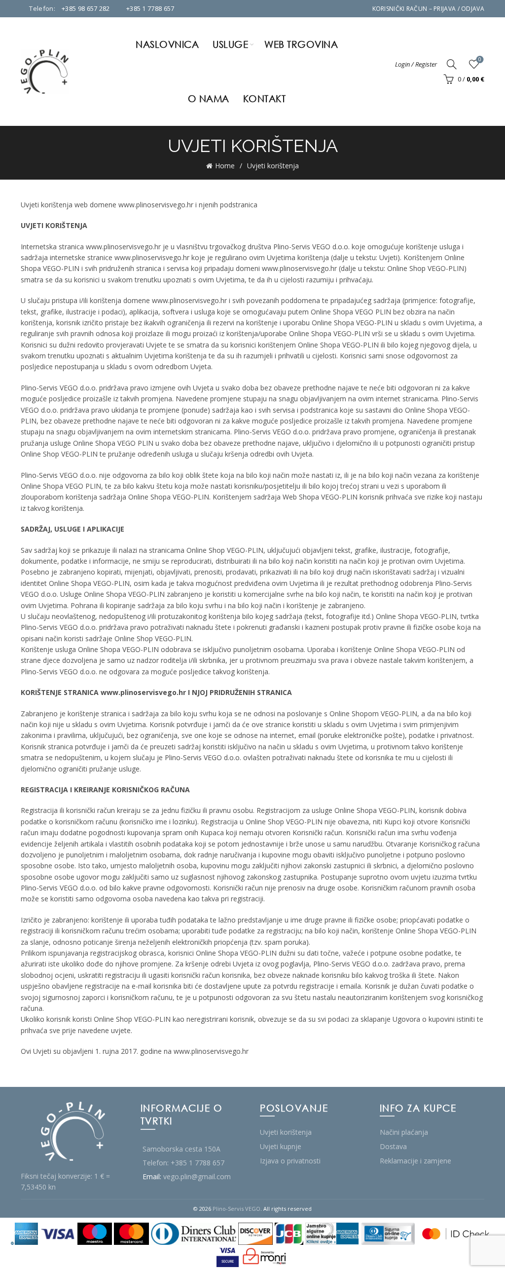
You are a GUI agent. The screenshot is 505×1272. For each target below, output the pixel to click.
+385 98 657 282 (86, 8)
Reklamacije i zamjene (415, 1160)
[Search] (452, 64)
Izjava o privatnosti (290, 1160)
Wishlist (479, 60)
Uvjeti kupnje (280, 1146)
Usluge (230, 44)
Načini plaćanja (404, 1132)
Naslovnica (167, 44)
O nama (208, 98)
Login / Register (416, 64)
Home (225, 165)
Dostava (393, 1146)
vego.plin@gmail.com (197, 1176)
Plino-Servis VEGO (236, 1208)
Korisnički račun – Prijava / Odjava (428, 8)
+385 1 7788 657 (150, 8)
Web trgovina (301, 44)
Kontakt (264, 98)
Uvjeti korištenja (286, 1132)
